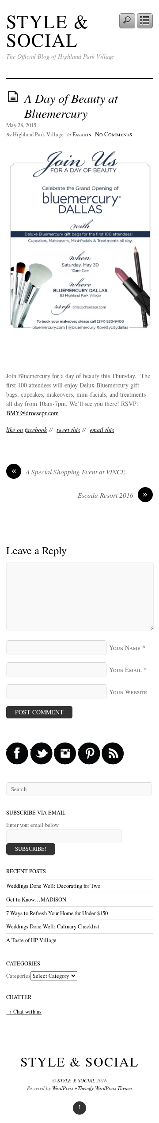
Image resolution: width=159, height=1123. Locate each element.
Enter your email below (32, 825)
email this (102, 429)
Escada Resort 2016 (113, 495)
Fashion (81, 134)
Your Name (124, 647)
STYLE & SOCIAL (47, 30)
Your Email (125, 669)
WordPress (62, 1088)
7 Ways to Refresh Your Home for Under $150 (57, 913)
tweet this (68, 429)
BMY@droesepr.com (32, 413)
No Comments (113, 134)
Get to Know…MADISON (36, 899)
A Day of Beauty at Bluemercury (71, 105)
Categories (18, 976)
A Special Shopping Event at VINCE (68, 471)
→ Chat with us (24, 1011)
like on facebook (26, 429)
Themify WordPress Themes (105, 1088)
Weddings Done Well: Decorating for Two (53, 886)
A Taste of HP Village (31, 940)
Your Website (128, 691)
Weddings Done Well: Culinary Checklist (52, 926)
